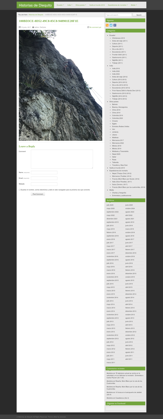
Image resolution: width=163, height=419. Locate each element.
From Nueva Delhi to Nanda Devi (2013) (126, 90)
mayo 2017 (111, 246)
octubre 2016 (130, 256)
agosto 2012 (129, 338)
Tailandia (115, 162)
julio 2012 (110, 342)
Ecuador (60, 5)
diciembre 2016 (130, 253)
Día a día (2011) (118, 49)
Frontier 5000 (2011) (119, 54)
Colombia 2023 (117, 118)
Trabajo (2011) (117, 63)
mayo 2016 (111, 266)
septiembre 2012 (113, 338)
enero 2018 (111, 239)
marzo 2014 (111, 308)
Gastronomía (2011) (119, 57)
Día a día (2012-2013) (120, 85)
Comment (22, 151)
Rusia (114, 159)
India (69, 5)
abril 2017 (128, 246)
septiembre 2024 (113, 212)
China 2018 (116, 110)
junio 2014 (129, 301)
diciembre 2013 (130, 311)
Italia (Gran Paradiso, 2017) (122, 182)
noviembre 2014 (112, 297)
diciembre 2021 (112, 219)
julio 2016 (110, 263)
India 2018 (116, 68)
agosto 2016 (129, 260)
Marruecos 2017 (118, 140)
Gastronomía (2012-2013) (121, 93)
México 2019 (116, 148)
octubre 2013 (130, 314)
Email (24, 178)
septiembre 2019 (113, 222)
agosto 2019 (129, 222)
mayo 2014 (111, 304)
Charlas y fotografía (119, 193)
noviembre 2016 (112, 256)
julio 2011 (110, 355)
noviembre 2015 (112, 277)
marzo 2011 (111, 362)
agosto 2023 (129, 212)
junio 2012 (129, 342)
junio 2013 (129, 321)
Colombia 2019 (117, 115)
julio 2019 (110, 225)
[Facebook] (115, 25)
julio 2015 (110, 284)
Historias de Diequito (35, 5)
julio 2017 (110, 242)
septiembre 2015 (113, 280)
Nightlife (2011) (117, 60)
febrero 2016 (130, 270)
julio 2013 (110, 321)
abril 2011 (128, 359)
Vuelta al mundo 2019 (97, 5)
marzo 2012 (111, 349)
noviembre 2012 (112, 335)
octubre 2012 (130, 335)
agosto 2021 (129, 219)
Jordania (115, 132)
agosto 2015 (129, 280)
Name (24, 172)
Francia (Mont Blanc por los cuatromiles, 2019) (128, 187)
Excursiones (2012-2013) (121, 88)
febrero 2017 (130, 249)
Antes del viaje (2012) (120, 77)
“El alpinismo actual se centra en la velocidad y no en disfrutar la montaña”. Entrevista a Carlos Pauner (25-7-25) (125, 375)
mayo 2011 (111, 359)
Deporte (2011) (117, 46)
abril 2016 (128, 266)
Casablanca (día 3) (122, 398)
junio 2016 (129, 263)
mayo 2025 (111, 208)
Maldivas (115, 137)
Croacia (115, 121)
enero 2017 (111, 253)
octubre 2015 (130, 277)
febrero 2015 (130, 290)
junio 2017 (129, 242)
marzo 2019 (129, 229)
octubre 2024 (130, 208)
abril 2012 (128, 345)
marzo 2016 (111, 270)
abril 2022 (128, 215)
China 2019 (116, 112)
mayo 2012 (111, 345)
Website (22, 184)
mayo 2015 (111, 287)
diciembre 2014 (130, 294)
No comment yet (95, 27)
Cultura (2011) (117, 43)
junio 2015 (129, 284)
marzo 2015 (111, 290)
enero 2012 (111, 352)
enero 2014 (111, 311)
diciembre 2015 (130, 273)
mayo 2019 (111, 229)
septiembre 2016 (113, 260)
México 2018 (116, 146)
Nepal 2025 (116, 154)
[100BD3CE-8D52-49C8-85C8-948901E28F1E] (60, 85)
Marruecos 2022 (118, 143)
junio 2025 (129, 205)
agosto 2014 (129, 297)
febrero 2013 (130, 328)
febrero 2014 (130, 308)
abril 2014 (128, 304)
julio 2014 (110, 301)
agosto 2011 (129, 352)
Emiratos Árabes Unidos (120, 126)
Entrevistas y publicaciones (121, 195)
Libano (114, 135)
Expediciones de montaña (117, 5)
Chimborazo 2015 (118, 38)
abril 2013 (128, 325)
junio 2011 (129, 355)
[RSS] (107, 25)
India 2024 (116, 74)
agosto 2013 (129, 318)
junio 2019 (129, 225)
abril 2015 (128, 287)
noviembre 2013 (112, 314)
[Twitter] (111, 25)
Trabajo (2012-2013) (119, 99)
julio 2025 (110, 205)
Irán (113, 129)
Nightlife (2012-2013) (119, 96)
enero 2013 (111, 332)
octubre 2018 (130, 232)
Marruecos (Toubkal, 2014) (121, 176)
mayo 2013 (111, 325)
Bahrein (115, 104)
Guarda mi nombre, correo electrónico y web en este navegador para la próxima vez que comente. (55, 190)
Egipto (114, 124)
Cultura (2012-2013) (119, 79)
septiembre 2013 (113, 318)
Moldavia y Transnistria (120, 151)
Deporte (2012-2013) (119, 82)
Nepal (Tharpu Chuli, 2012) (121, 173)
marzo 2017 (111, 249)
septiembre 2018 (113, 236)
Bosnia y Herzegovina (120, 107)
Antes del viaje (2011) (120, 41)
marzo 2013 (111, 328)
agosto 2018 (129, 236)
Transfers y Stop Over (120, 165)
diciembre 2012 (130, 332)
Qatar (114, 157)
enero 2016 (111, 273)
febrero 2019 (111, 232)
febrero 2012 (130, 349)
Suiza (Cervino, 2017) (120, 184)
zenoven (63, 417)
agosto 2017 (129, 239)
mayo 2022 (111, 215)
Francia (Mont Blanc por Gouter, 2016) (125, 179)
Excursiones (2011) (119, 52)
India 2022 (116, 71)
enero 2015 (111, 294)
